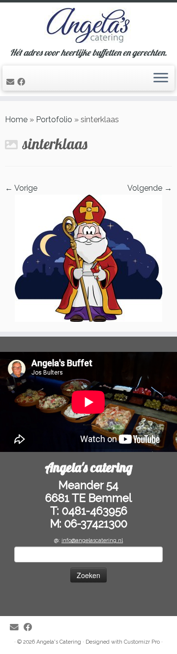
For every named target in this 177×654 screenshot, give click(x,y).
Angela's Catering (58, 642)
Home (16, 119)
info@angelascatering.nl (92, 540)
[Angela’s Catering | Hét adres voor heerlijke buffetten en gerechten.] (88, 25)
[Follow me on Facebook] (22, 82)
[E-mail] (11, 82)
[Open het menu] (160, 78)
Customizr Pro (142, 642)
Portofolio (54, 119)
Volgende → (149, 188)
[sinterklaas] (88, 257)
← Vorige (21, 188)
